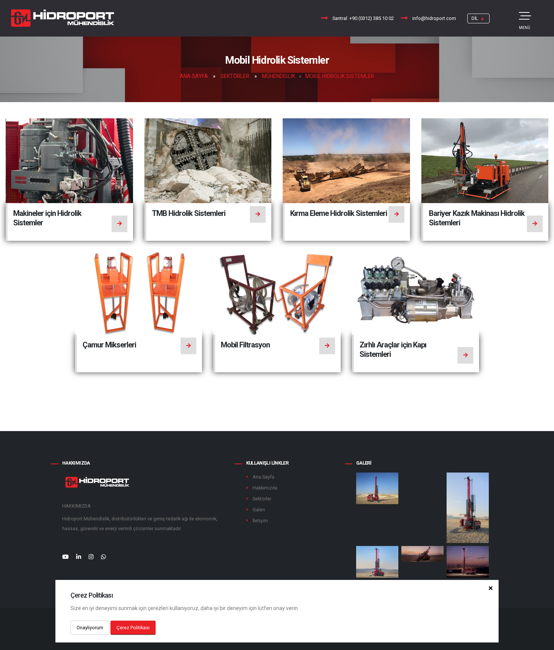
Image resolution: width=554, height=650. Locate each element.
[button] (478, 18)
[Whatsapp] (103, 557)
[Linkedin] (78, 557)
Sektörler (234, 76)
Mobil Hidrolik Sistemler (339, 76)
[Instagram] (91, 557)
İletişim (260, 520)
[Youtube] (65, 557)
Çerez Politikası (133, 627)
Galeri (259, 509)
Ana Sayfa (194, 76)
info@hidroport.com (434, 18)
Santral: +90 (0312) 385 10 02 (363, 18)
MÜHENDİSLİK (278, 76)
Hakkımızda (265, 488)
